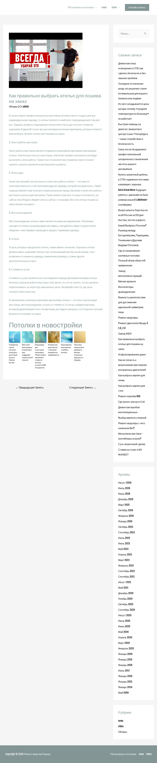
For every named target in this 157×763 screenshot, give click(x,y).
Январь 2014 (125, 687)
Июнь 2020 (124, 626)
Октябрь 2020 (125, 604)
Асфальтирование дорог (132, 354)
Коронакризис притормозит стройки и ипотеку (66, 349)
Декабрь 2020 (125, 593)
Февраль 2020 (126, 648)
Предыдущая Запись (29, 387)
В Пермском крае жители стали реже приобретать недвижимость (53, 350)
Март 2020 (124, 642)
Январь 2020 (125, 654)
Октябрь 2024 (125, 510)
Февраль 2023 (126, 565)
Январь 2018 (125, 665)
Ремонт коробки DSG (129, 396)
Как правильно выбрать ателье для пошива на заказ (131, 344)
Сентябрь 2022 (126, 571)
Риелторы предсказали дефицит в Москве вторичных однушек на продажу (79, 352)
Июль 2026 (124, 488)
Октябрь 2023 (125, 526)
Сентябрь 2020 (126, 609)
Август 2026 (124, 482)
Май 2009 (123, 692)
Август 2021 (124, 582)
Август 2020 (124, 615)
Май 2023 (123, 549)
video (114, 7)
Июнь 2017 (124, 670)
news (104, 7)
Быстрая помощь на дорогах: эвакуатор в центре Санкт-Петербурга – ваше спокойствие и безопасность (133, 134)
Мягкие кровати (127, 281)
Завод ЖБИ (125, 333)
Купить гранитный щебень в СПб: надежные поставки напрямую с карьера (133, 179)
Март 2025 (124, 504)
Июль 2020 (124, 620)
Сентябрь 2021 (126, 576)
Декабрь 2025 (125, 499)
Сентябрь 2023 (126, 532)
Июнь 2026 (124, 493)
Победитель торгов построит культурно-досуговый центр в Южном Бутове (13, 354)
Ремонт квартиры (128, 317)
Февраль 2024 (126, 515)
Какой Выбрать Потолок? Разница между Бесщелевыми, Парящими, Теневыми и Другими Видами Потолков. (133, 235)
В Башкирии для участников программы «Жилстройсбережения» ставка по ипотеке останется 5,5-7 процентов (40, 356)
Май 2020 (123, 631)
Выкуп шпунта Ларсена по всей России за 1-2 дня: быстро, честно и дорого (133, 215)
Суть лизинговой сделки (131, 444)
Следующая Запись (82, 387)
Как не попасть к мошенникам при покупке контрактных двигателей (132, 364)
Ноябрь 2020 (125, 598)
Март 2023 (124, 560)
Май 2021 (123, 587)
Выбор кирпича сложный (132, 417)
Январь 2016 (125, 676)
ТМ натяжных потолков (80, 7)
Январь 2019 (125, 659)
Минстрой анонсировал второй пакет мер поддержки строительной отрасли (27, 352)
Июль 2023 (124, 537)
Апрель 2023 (125, 554)
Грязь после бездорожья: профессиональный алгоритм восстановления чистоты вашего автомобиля (133, 159)
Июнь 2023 (124, 543)
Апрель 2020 (125, 637)
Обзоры (13, 106)
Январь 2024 (125, 521)
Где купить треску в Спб (131, 401)
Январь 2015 (125, 681)
